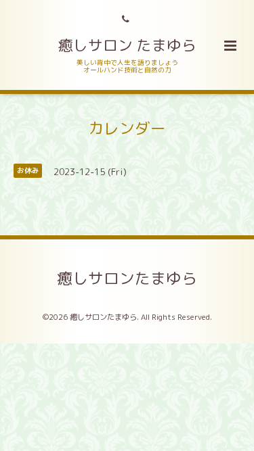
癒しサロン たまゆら (127, 45)
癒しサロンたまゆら (127, 278)
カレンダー (127, 128)
